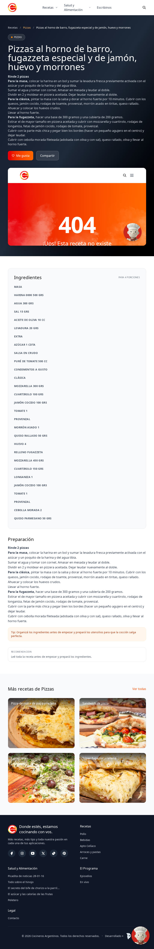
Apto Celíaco (88, 846)
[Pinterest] (64, 853)
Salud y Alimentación (73, 7)
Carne (84, 858)
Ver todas (139, 689)
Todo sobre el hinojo (20, 882)
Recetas (48, 7)
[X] (43, 853)
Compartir (47, 156)
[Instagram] (22, 853)
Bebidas (85, 840)
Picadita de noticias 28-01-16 (26, 876)
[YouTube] (32, 853)
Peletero (13, 900)
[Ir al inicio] (12, 7)
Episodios (86, 876)
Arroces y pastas (90, 852)
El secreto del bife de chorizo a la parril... (34, 888)
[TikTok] (53, 853)
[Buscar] (144, 7)
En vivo (84, 882)
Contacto (13, 918)
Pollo (83, 834)
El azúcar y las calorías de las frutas (30, 894)
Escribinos (104, 7)
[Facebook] (11, 853)
